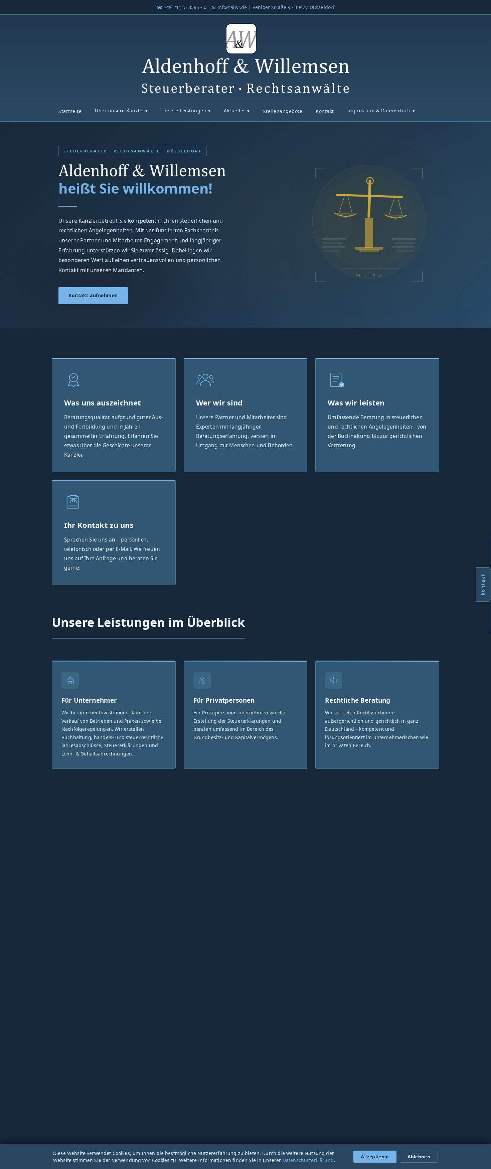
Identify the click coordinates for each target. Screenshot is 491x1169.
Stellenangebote (283, 111)
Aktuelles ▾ (237, 110)
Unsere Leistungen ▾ (186, 110)
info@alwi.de (232, 7)
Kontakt (325, 111)
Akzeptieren (375, 1156)
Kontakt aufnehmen (93, 295)
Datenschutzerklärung (308, 1160)
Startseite (69, 111)
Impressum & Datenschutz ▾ (381, 110)
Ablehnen (418, 1156)
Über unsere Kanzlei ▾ (121, 110)
